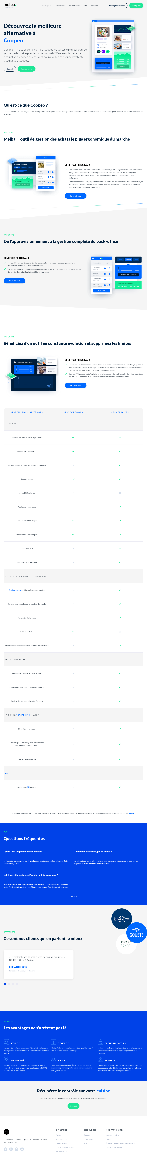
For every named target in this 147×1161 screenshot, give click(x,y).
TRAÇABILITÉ (23, 715)
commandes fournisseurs (47, 263)
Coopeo (131, 813)
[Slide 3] (13, 984)
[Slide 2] (9, 984)
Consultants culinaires (114, 1147)
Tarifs (85, 5)
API (77, 374)
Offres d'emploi (61, 1143)
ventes (45, 272)
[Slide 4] (17, 984)
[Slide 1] (5, 984)
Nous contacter (26, 69)
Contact (10, 69)
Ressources (73, 5)
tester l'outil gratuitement (14, 887)
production (23, 272)
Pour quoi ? (46, 5)
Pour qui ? (60, 5)
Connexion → (95, 5)
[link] (6, 1149)
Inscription (136, 5)
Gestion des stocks (15, 590)
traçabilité (34, 272)
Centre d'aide (88, 1139)
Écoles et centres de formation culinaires (120, 1143)
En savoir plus (75, 196)
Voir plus (73, 896)
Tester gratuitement (117, 5)
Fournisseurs (110, 1139)
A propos (59, 1135)
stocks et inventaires (59, 269)
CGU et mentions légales (65, 1147)
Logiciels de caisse (112, 1135)
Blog (85, 1143)
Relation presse (61, 1139)
